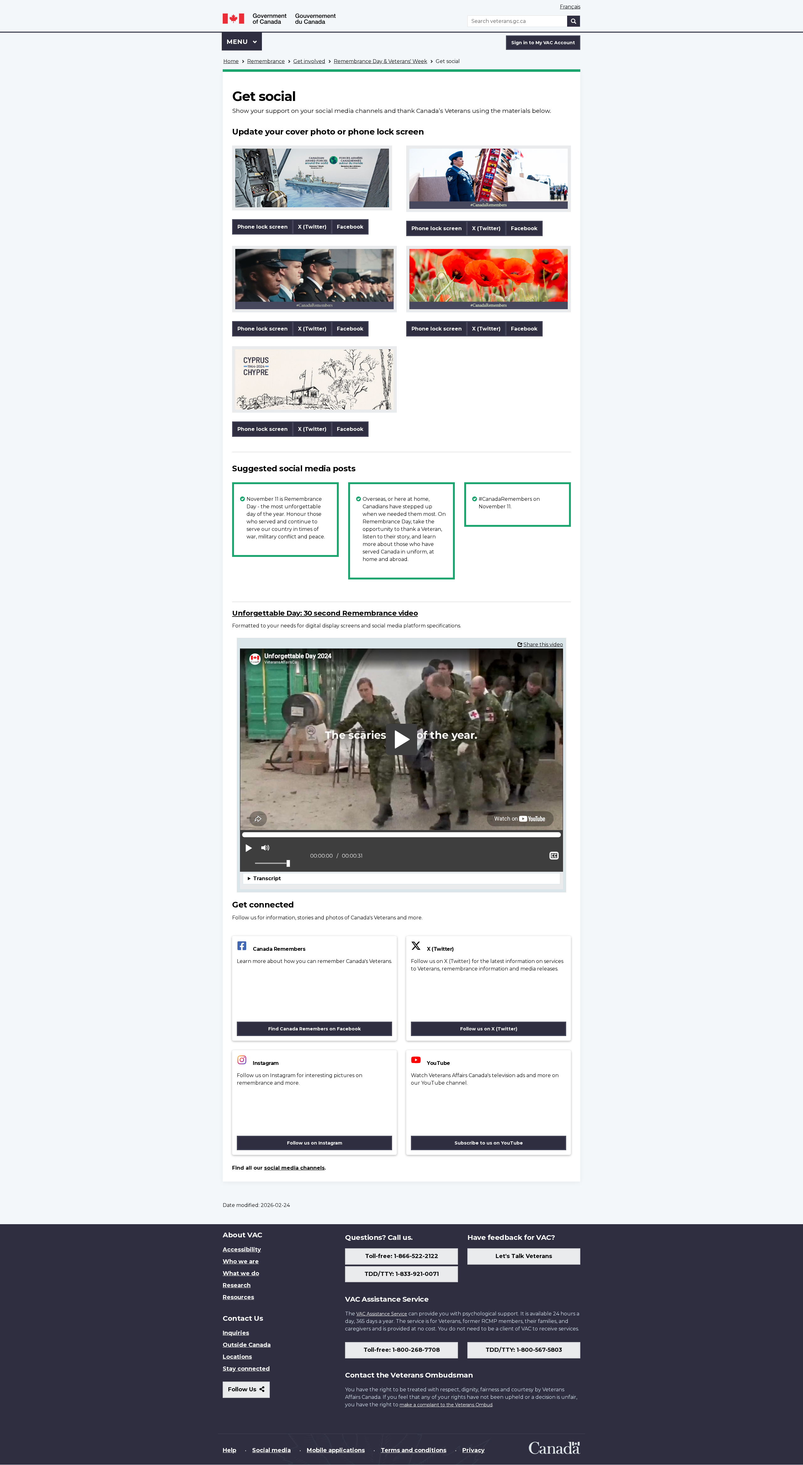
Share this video (543, 645)
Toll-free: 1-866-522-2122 (401, 1256)
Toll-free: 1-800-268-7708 (402, 1349)
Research (237, 1285)
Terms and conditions (413, 1450)
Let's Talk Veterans (524, 1256)
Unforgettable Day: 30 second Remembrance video (325, 613)
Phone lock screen (262, 227)
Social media (271, 1450)
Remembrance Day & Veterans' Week (380, 61)
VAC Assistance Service (381, 1314)
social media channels (294, 1168)
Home (231, 61)
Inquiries (236, 1333)
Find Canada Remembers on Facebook (314, 1029)
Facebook (350, 227)
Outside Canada (247, 1344)
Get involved (309, 61)
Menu (238, 41)
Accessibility (242, 1249)
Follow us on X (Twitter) (488, 1029)
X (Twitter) (312, 227)
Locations (237, 1356)
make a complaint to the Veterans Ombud (446, 1405)
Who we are (241, 1261)
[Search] (573, 21)
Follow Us (249, 1392)
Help (229, 1450)
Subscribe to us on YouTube (489, 1143)
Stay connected (246, 1368)
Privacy (473, 1450)
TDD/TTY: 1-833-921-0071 (401, 1274)
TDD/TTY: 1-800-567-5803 (524, 1349)
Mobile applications (336, 1450)
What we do (241, 1273)
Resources (238, 1297)
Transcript (267, 878)
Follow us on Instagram (314, 1143)
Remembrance (266, 61)
